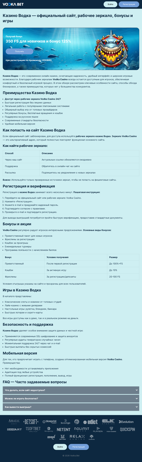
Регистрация (129, 4)
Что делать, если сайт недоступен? (25, 390)
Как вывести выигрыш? (18, 407)
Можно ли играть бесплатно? (21, 398)
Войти (110, 4)
